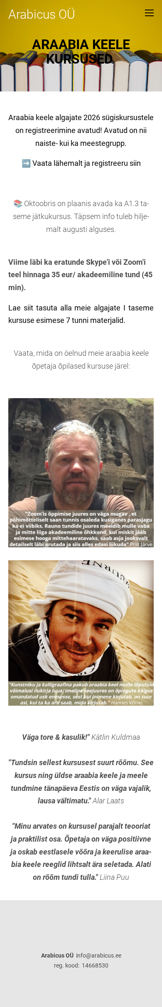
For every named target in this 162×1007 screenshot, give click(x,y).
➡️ (27, 163)
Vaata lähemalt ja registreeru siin (86, 163)
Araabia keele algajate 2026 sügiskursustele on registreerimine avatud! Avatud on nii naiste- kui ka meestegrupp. (81, 130)
